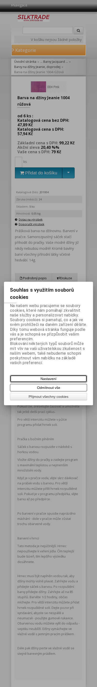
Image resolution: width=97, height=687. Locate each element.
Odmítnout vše (48, 388)
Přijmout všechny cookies (48, 397)
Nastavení (48, 379)
